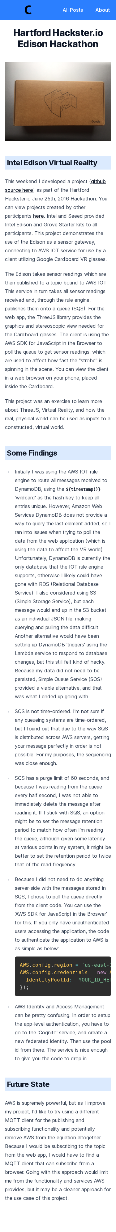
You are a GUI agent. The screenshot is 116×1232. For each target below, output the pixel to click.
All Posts (72, 10)
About (102, 10)
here (38, 216)
